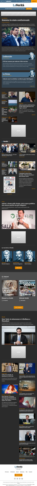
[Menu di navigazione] (1, 1)
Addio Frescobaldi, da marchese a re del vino (7, 375)
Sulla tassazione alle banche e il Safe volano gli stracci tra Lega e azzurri (27, 106)
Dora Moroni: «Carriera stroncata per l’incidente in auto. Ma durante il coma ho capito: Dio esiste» (9, 398)
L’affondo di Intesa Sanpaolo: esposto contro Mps (4, 172)
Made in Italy (4, 373)
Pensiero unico (22, 408)
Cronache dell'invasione (24, 172)
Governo (21, 103)
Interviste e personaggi (6, 395)
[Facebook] (15, 479)
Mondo (3, 317)
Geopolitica (4, 100)
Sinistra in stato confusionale (16, 20)
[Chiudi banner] (35, 8)
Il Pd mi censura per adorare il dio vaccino (15, 61)
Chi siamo (7, 471)
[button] (18, 219)
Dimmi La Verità (7, 298)
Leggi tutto (33, 114)
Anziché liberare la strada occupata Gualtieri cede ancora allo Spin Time (26, 460)
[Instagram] (20, 479)
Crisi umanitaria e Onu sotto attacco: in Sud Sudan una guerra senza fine (26, 394)
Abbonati (34, 1)
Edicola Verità (24, 298)
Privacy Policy (29, 484)
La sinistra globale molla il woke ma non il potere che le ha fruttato (27, 444)
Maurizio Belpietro (6, 22)
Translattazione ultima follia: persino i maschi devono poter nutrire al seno (26, 411)
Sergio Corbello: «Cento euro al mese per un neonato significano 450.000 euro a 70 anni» (27, 377)
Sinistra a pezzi (5, 107)
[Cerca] (4, 1)
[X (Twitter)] (17, 479)
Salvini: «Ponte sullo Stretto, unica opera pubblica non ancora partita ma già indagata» (18, 204)
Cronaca (20, 153)
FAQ (26, 471)
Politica (3, 153)
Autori (17, 471)
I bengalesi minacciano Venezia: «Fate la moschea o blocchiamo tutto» (26, 175)
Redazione (22, 471)
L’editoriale (12, 471)
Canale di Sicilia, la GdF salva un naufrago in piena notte (27, 155)
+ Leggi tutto (31, 68)
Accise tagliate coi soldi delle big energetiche (4, 165)
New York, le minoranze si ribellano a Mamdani (16, 320)
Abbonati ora (29, 8)
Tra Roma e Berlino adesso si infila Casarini (5, 96)
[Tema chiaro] (18, 1)
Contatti (30, 471)
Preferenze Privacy (12, 485)
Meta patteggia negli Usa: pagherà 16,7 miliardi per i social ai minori (26, 427)
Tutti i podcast (18, 307)
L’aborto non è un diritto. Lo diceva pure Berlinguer (18, 79)
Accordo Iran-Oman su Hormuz (4, 102)
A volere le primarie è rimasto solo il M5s (5, 120)
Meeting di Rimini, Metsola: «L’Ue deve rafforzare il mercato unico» (9, 155)
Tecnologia (21, 425)
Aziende (3, 168)
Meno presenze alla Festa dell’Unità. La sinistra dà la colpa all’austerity (4, 111)
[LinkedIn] (22, 479)
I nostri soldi (21, 374)
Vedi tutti (18, 267)
